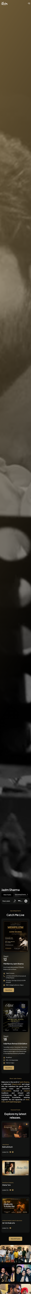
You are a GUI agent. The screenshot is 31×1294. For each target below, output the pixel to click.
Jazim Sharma (24, 1082)
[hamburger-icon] (29, 3)
